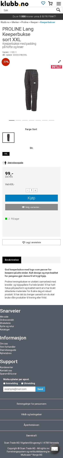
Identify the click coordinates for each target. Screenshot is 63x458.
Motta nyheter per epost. (16, 379)
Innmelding (12, 383)
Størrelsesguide (8, 350)
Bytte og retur (7, 326)
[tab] (11, 260)
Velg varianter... (33, 207)
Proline (24, 22)
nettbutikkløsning (38, 451)
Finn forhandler (8, 347)
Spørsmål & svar (8, 373)
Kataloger (5, 329)
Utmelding (29, 383)
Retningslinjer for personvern (31, 404)
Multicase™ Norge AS (31, 455)
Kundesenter (6, 367)
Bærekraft (31, 435)
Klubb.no (5, 22)
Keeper (34, 22)
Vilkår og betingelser (31, 414)
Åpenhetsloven (31, 425)
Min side (4, 316)
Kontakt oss (6, 370)
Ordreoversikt (7, 320)
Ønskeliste (5, 323)
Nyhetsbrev (6, 353)
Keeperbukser (47, 22)
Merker (15, 22)
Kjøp (31, 198)
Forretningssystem (16, 451)
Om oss (4, 343)
